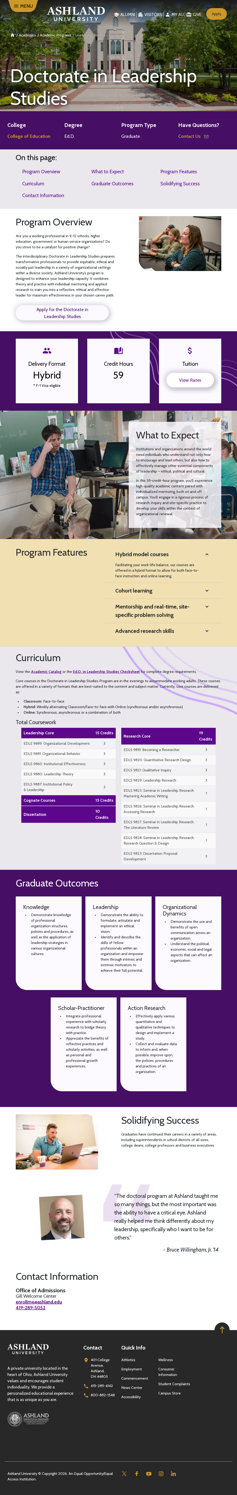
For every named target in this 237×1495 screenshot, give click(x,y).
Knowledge (36, 907)
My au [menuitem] (178, 14)
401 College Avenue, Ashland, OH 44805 (100, 1368)
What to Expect (107, 171)
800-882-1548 (103, 1395)
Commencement (134, 1378)
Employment (131, 1369)
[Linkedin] (173, 1474)
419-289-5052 (30, 1307)
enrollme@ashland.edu (39, 1302)
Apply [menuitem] (216, 14)
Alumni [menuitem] (127, 14)
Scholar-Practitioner (81, 1008)
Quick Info (133, 1347)
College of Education (28, 136)
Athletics (128, 1360)
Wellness (165, 1360)
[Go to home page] (74, 14)
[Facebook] (136, 1474)
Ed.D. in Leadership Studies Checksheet (106, 671)
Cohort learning (134, 590)
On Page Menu (202, 1487)
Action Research (146, 1008)
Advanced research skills (144, 631)
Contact (92, 1347)
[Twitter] (124, 1474)
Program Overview (41, 171)
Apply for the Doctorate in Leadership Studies (62, 313)
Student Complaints (174, 1384)
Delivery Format (46, 364)
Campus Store (169, 1393)
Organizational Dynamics (180, 910)
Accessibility (131, 1397)
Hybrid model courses (142, 554)
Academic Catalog (46, 671)
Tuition (190, 364)
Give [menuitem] (197, 14)
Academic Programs (55, 35)
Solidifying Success (180, 183)
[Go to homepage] (28, 1354)
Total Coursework (36, 722)
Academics (27, 35)
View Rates (190, 380)
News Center (131, 1387)
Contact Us (190, 136)
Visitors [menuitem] (153, 14)
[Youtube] (149, 1474)
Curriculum (33, 183)
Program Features (178, 171)
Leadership (105, 907)
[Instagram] (161, 1474)
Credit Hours (118, 364)
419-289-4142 (102, 1386)
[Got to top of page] (222, 1329)
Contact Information (43, 195)
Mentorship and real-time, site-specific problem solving (152, 610)
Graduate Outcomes (112, 183)
